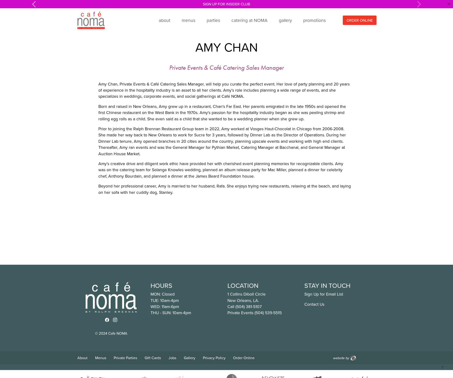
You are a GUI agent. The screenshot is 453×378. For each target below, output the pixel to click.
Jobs (172, 357)
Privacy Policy (214, 357)
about (164, 20)
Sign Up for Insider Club (226, 4)
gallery (285, 20)
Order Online (244, 357)
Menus (100, 357)
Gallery (189, 357)
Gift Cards (153, 357)
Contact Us (314, 304)
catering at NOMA (249, 20)
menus (188, 20)
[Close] (449, 4)
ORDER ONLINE (360, 20)
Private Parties (125, 357)
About (82, 357)
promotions (314, 20)
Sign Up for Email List (323, 294)
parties (213, 20)
